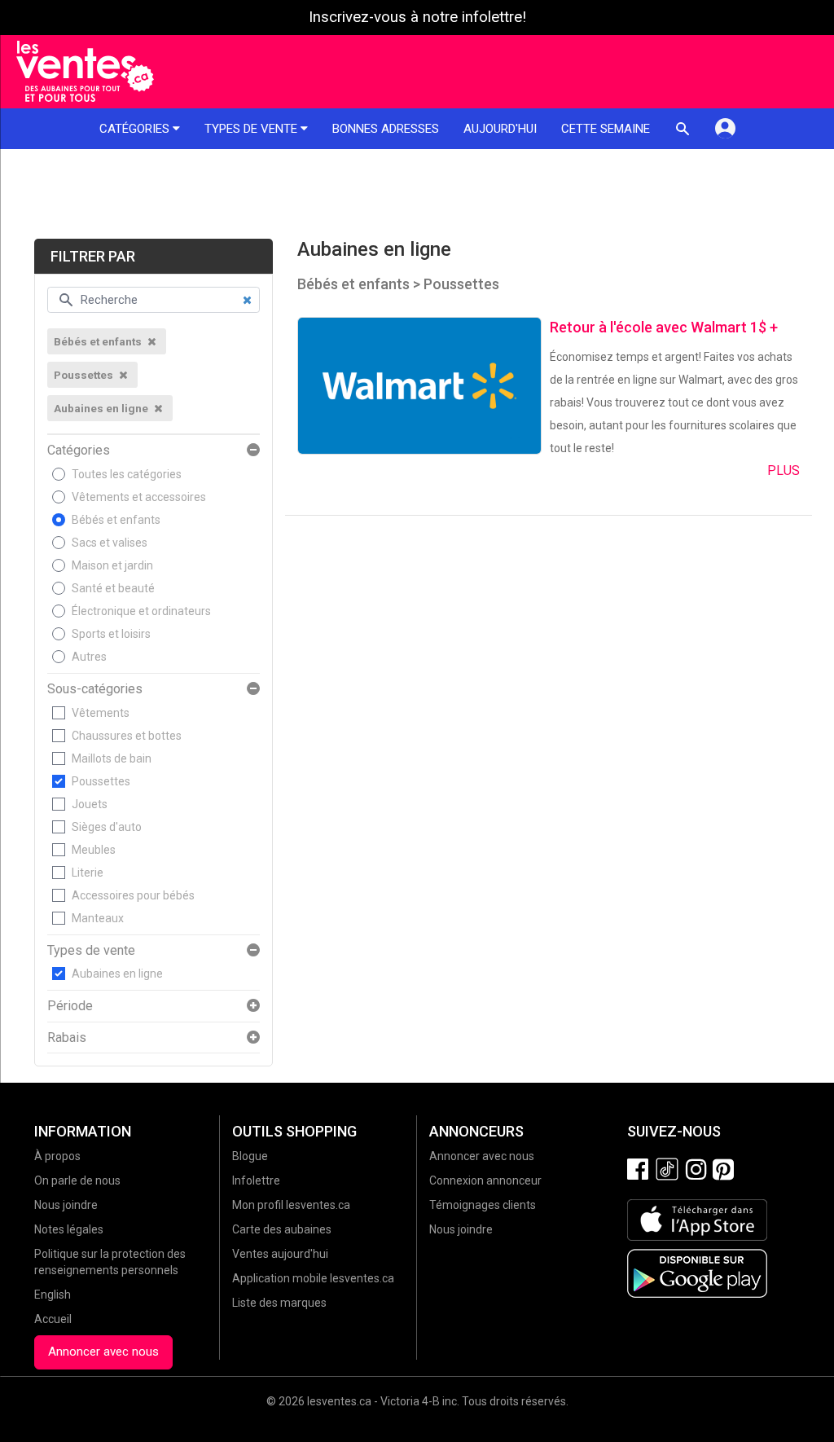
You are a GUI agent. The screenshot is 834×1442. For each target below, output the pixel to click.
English (52, 1294)
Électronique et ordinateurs (141, 611)
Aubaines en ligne (117, 973)
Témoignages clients (482, 1204)
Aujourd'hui (500, 128)
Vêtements (100, 712)
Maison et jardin (112, 565)
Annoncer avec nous (103, 1351)
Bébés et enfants (116, 519)
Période (70, 1006)
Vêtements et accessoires (139, 496)
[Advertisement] (417, 194)
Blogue (250, 1156)
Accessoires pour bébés (133, 895)
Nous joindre (66, 1204)
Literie (87, 872)
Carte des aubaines (281, 1229)
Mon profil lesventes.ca (291, 1204)
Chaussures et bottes (127, 735)
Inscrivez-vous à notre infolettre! (417, 17)
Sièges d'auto (107, 826)
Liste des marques (279, 1302)
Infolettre (256, 1180)
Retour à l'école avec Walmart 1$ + (664, 327)
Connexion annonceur (485, 1180)
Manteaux (98, 918)
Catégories (136, 128)
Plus (783, 470)
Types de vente (252, 128)
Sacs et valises (109, 542)
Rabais (66, 1038)
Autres (89, 656)
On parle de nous (77, 1180)
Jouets (90, 804)
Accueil (53, 1318)
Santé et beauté (113, 588)
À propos (57, 1156)
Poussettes (101, 781)
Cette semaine (605, 128)
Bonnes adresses (385, 128)
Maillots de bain (111, 758)
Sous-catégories (95, 689)
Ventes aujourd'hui (280, 1253)
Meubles (94, 849)
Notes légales (68, 1229)
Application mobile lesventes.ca (313, 1278)
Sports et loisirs (111, 633)
